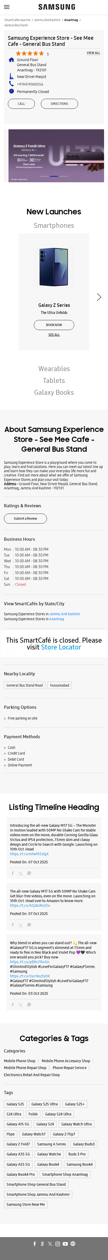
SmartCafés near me (17, 20)
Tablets (54, 381)
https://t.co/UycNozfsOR (30, 976)
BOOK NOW (54, 325)
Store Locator (61, 647)
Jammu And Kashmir (47, 20)
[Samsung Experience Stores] (57, 7)
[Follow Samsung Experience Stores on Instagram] (58, 1244)
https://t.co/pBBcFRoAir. (30, 961)
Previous (9, 297)
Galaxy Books (54, 392)
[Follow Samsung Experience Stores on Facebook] (35, 1244)
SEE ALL (54, 335)
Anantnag (71, 20)
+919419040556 (30, 84)
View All (93, 53)
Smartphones (54, 225)
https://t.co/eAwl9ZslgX (29, 854)
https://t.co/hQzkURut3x (30, 905)
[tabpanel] (54, 155)
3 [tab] (63, 176)
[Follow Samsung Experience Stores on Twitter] (50, 1244)
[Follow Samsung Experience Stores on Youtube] (65, 1244)
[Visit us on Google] (42, 1244)
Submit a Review (25, 518)
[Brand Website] (73, 1244)
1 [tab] (44, 176)
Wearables (54, 369)
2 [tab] (54, 176)
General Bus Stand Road (25, 685)
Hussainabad (59, 685)
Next (99, 297)
